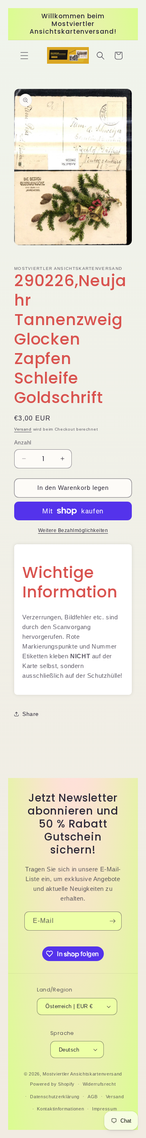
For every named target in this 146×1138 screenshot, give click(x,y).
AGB (93, 1096)
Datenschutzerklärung (54, 1096)
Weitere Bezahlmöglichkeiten (73, 530)
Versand (23, 429)
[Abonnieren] (112, 921)
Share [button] (30, 714)
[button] (24, 56)
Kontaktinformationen (60, 1108)
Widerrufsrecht (99, 1084)
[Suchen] (101, 56)
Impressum (104, 1108)
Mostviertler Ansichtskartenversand (82, 1073)
